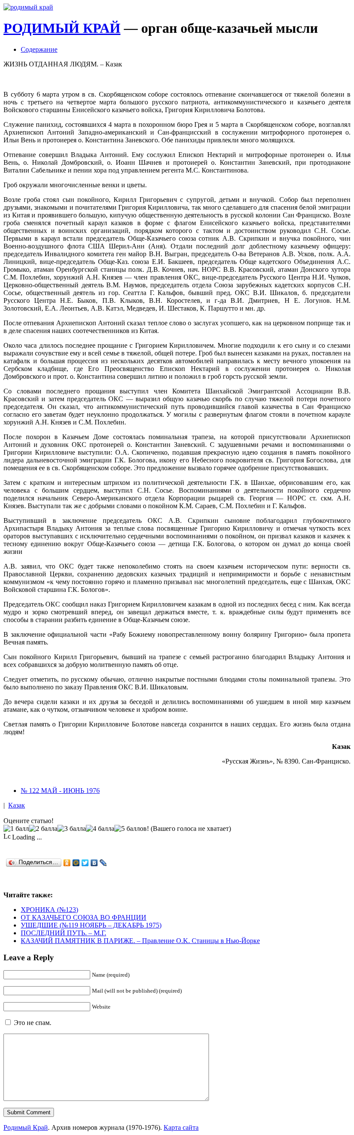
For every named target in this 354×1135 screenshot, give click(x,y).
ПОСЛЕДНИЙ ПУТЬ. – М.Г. (63, 933)
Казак (16, 805)
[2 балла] (43, 829)
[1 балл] (16, 829)
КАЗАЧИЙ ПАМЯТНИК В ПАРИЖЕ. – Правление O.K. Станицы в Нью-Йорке (140, 940)
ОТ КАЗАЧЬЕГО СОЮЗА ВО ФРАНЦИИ (83, 917)
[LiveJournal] (103, 862)
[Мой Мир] (76, 862)
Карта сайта (181, 1127)
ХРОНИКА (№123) (49, 909)
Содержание (39, 49)
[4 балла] (100, 829)
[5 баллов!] (131, 829)
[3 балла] (71, 829)
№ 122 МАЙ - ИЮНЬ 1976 (60, 790)
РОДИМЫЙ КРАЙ (61, 28)
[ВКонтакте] (94, 862)
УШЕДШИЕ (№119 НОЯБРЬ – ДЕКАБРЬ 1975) (91, 925)
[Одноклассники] (67, 862)
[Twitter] (85, 862)
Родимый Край (25, 1127)
